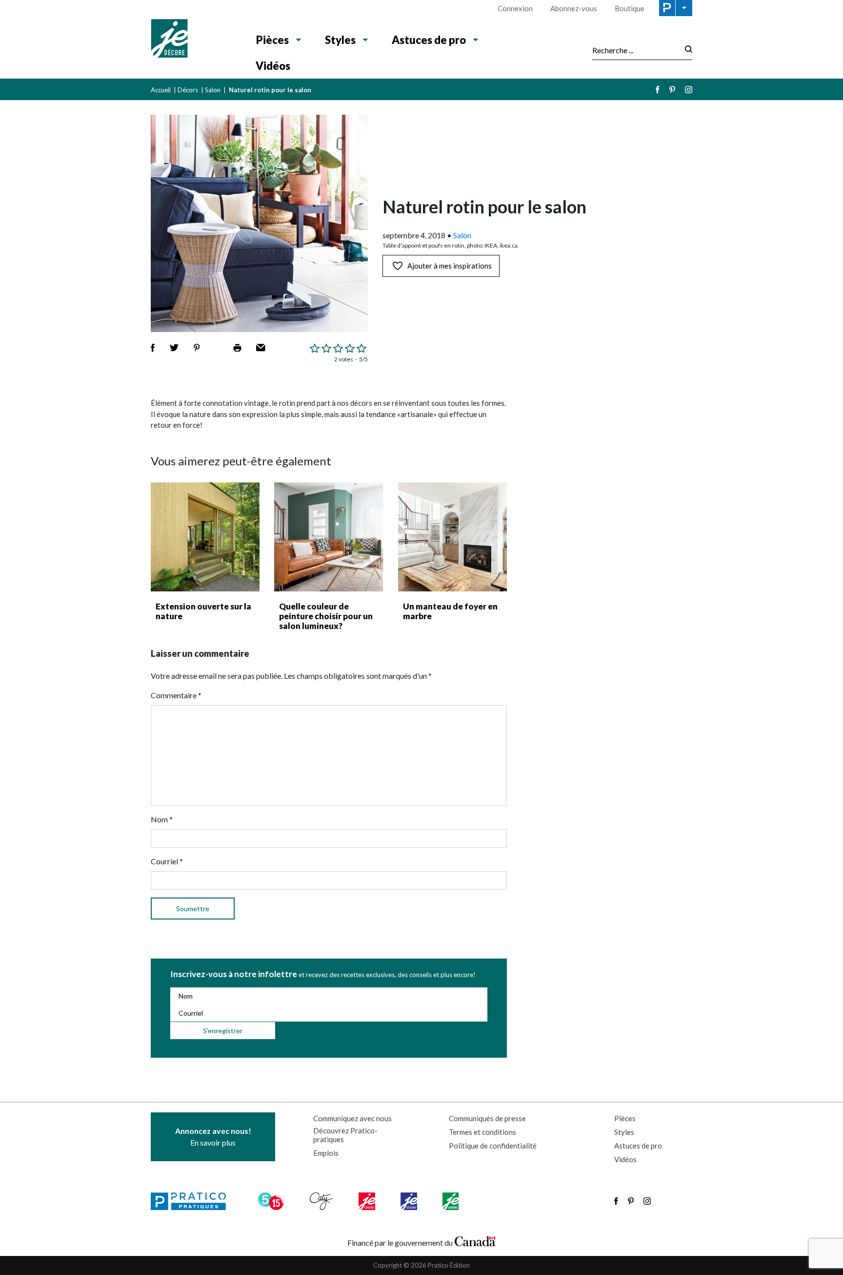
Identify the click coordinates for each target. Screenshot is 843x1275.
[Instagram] (688, 89)
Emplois (326, 1153)
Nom (162, 819)
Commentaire (176, 695)
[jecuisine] (368, 1201)
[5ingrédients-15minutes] (272, 1201)
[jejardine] (451, 1201)
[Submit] (685, 50)
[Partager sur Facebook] (153, 348)
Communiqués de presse (487, 1118)
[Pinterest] (672, 89)
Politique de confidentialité (493, 1145)
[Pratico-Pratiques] (193, 1201)
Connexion (515, 8)
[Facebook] (658, 89)
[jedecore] (410, 1201)
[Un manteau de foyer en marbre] (452, 536)
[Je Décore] (193, 39)
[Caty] (322, 1201)
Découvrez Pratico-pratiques (345, 1135)
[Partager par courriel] (260, 348)
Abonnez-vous (573, 8)
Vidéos (273, 65)
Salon (213, 90)
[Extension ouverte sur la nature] (205, 536)
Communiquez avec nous (352, 1118)
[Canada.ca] (475, 1240)
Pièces (272, 39)
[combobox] (635, 50)
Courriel (167, 861)
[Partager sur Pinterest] (197, 348)
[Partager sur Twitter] (174, 348)
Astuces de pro (429, 39)
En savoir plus (213, 1136)
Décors (188, 90)
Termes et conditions (482, 1132)
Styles (340, 39)
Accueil (161, 90)
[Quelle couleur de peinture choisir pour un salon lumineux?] (328, 536)
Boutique (629, 8)
